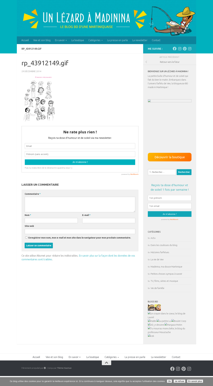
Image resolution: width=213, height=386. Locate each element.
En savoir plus (195, 381)
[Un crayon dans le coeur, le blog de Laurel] (169, 317)
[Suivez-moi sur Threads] (189, 48)
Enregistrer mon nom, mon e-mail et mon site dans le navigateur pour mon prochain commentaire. (79, 237)
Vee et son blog (42, 40)
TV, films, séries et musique (164, 281)
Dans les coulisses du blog (164, 245)
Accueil (25, 40)
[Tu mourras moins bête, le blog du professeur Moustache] (169, 332)
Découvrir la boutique (170, 157)
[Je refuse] (209, 381)
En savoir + (61, 40)
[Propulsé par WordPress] (45, 368)
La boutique (77, 40)
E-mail (86, 215)
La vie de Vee (157, 259)
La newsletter (140, 40)
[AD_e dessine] (156, 324)
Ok (169, 381)
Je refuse (179, 381)
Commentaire (33, 194)
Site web (29, 226)
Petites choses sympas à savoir (166, 273)
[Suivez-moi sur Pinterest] (184, 48)
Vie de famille (157, 288)
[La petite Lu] (164, 321)
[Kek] (151, 336)
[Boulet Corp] (178, 321)
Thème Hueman (64, 368)
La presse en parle (117, 40)
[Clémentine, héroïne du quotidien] (151, 309)
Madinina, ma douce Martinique (166, 266)
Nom (28, 215)
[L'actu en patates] (158, 309)
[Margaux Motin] (173, 324)
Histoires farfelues (160, 252)
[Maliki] (152, 321)
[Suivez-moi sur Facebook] (175, 48)
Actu (153, 238)
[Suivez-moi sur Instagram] (180, 48)
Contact (156, 40)
